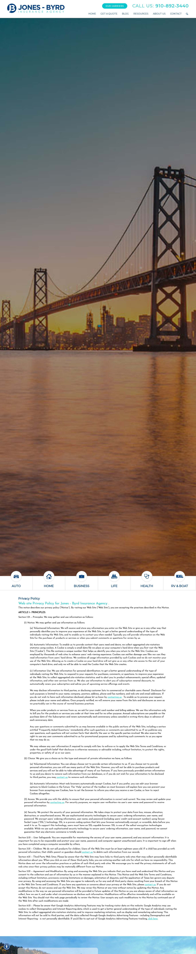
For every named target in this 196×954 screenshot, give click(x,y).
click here (153, 919)
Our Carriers (115, 6)
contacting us (115, 697)
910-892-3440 (160, 5)
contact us (62, 777)
